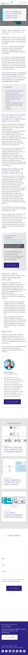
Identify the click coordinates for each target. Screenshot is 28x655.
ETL (19, 178)
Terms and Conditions (18, 647)
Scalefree (4, 30)
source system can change (16, 46)
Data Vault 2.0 (14, 50)
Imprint (3, 647)
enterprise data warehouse (11, 81)
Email (3, 565)
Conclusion (8, 109)
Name (3, 558)
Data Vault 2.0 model (10, 74)
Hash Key (8, 210)
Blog (9, 30)
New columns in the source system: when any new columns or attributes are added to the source (14, 92)
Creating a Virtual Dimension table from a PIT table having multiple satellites (14, 105)
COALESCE (22, 325)
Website (4, 571)
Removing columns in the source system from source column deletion (13, 99)
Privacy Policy (9, 647)
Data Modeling (15, 30)
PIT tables (15, 289)
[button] (25, 2)
